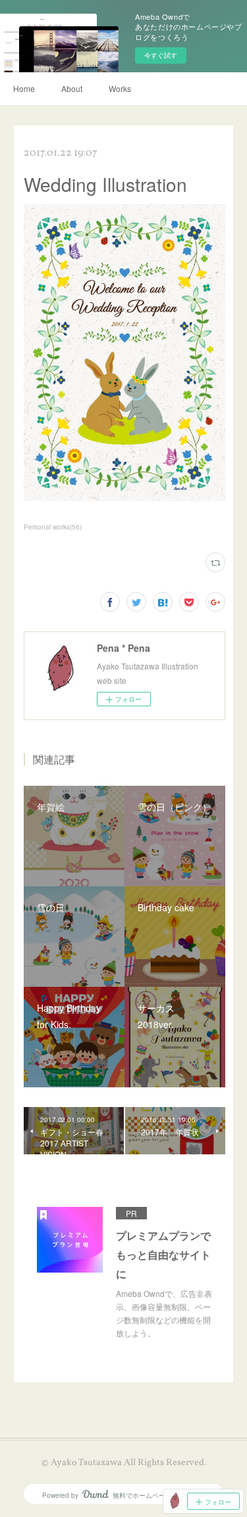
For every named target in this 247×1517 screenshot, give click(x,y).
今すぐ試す (160, 55)
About (71, 88)
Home (24, 88)
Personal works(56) (53, 527)
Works (120, 88)
